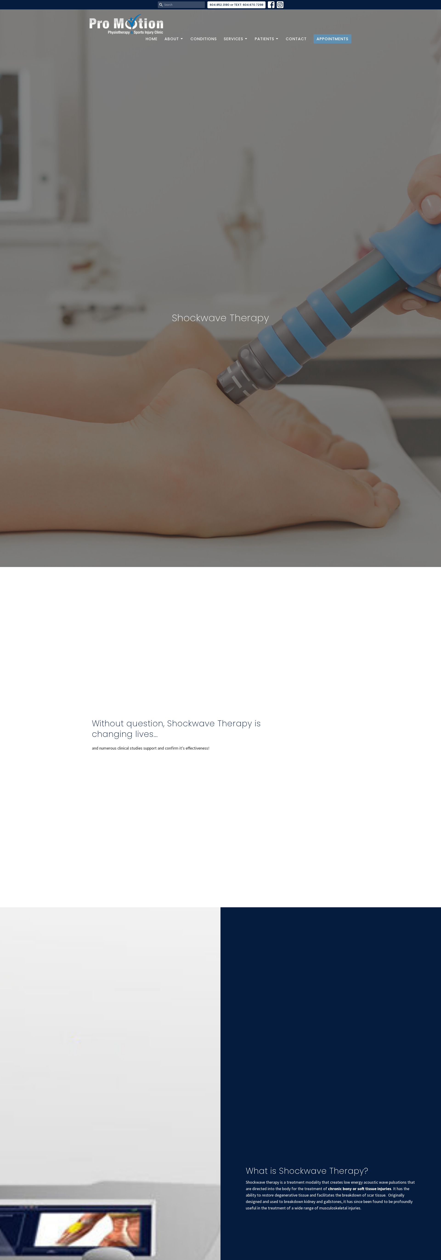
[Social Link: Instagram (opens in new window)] (280, 4)
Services (233, 39)
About (171, 39)
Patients (264, 39)
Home (152, 39)
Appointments (332, 39)
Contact (296, 39)
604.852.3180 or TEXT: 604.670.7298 (236, 5)
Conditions (203, 39)
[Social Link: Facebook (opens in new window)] (271, 4)
